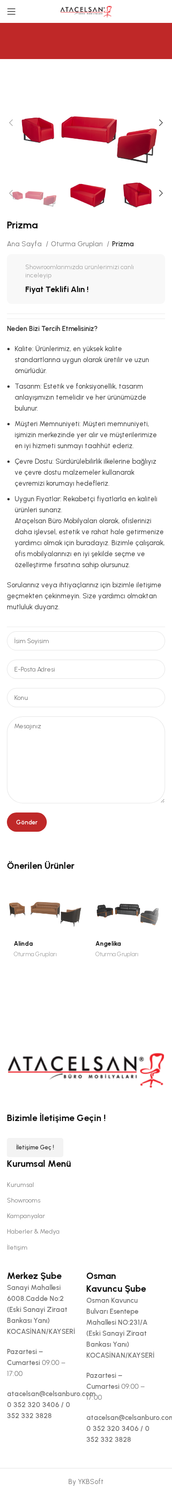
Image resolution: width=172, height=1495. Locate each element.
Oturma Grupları (78, 244)
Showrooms (23, 1200)
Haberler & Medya (33, 1231)
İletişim (17, 1247)
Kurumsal (20, 1185)
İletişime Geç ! (35, 1147)
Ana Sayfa (25, 244)
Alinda (23, 943)
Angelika (108, 943)
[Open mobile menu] (11, 11)
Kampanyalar (26, 1216)
